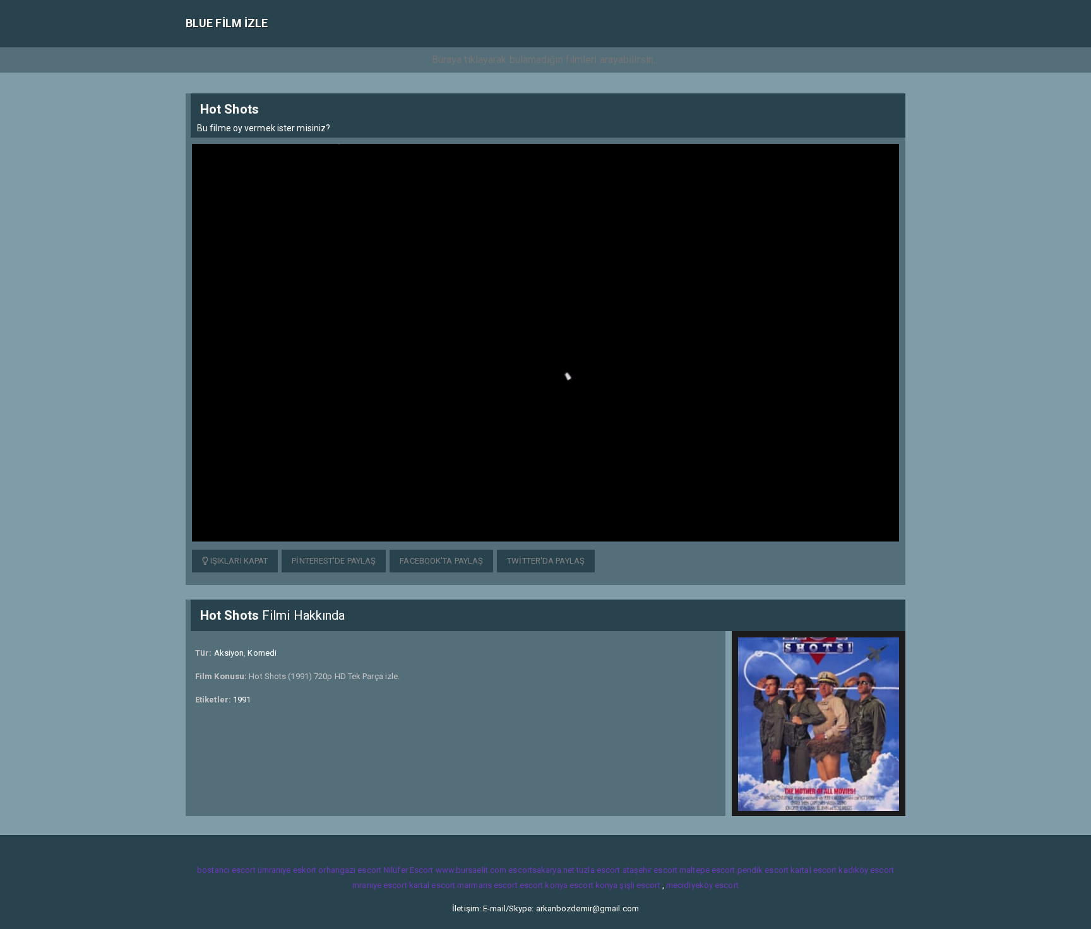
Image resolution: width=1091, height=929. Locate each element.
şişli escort (639, 885)
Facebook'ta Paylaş (441, 560)
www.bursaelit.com (471, 870)
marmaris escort (487, 885)
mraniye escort (379, 885)
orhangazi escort (349, 870)
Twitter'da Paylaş (546, 560)
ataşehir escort (650, 870)
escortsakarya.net (541, 870)
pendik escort (763, 870)
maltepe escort (707, 870)
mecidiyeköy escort (702, 885)
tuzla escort (598, 870)
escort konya (544, 885)
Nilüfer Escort (408, 870)
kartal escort (813, 870)
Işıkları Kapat (238, 560)
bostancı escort (226, 870)
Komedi (262, 653)
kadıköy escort (865, 870)
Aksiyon (229, 653)
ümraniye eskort (287, 870)
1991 (242, 699)
